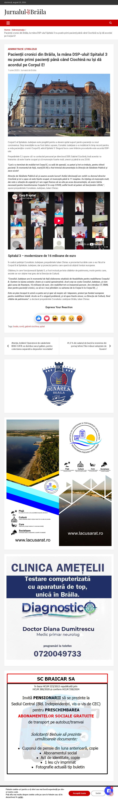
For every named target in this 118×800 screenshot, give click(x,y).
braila (15, 326)
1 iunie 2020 (13, 70)
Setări (98, 793)
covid (21, 326)
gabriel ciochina (32, 326)
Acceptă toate (79, 793)
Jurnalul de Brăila (28, 70)
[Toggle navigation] (8, 23)
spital (42, 326)
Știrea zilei (30, 49)
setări (20, 797)
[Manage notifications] (111, 793)
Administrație (15, 49)
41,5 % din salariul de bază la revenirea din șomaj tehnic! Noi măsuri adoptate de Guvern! (86, 346)
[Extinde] (107, 560)
